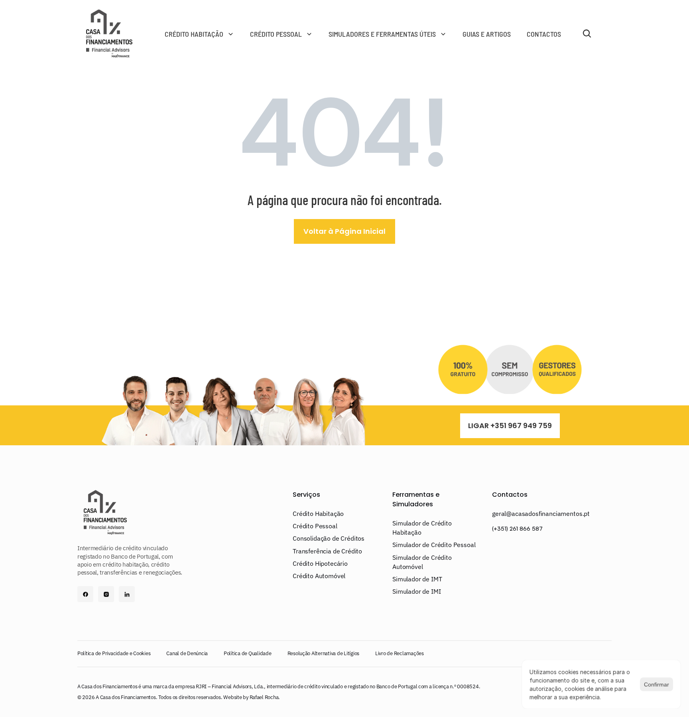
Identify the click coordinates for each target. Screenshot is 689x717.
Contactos (510, 494)
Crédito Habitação (318, 514)
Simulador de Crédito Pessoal (434, 545)
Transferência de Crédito (327, 551)
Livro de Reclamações (399, 653)
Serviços (306, 494)
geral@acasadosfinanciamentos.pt (541, 514)
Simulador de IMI (416, 591)
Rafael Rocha (264, 697)
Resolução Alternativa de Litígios (323, 653)
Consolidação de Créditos (328, 538)
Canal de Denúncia (187, 653)
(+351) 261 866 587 (517, 528)
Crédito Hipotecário (320, 563)
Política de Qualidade (248, 653)
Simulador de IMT (417, 579)
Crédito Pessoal (315, 526)
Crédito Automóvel (319, 576)
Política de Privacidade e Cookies (113, 653)
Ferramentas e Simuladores (416, 499)
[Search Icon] (587, 34)
